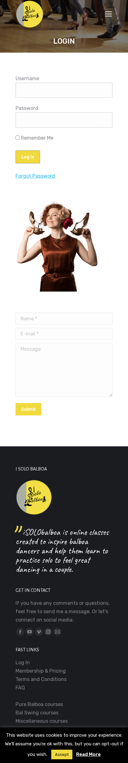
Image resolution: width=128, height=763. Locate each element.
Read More (88, 754)
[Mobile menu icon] (108, 14)
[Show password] (103, 121)
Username (27, 78)
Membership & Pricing (41, 671)
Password (27, 108)
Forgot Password (35, 176)
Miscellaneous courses (42, 721)
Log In (23, 662)
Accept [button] (62, 754)
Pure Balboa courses (39, 704)
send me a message (66, 611)
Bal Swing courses (37, 713)
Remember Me (36, 138)
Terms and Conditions (41, 679)
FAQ (20, 688)
